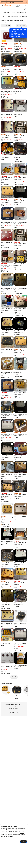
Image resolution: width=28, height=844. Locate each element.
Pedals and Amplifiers (21, 12)
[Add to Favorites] (12, 55)
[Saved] (22, 5)
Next (13, 677)
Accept (23, 841)
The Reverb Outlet (6, 12)
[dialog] (14, 834)
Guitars (13, 12)
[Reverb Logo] (7, 5)
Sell (17, 5)
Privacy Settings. (8, 836)
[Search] (25, 9)
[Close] (21, 9)
